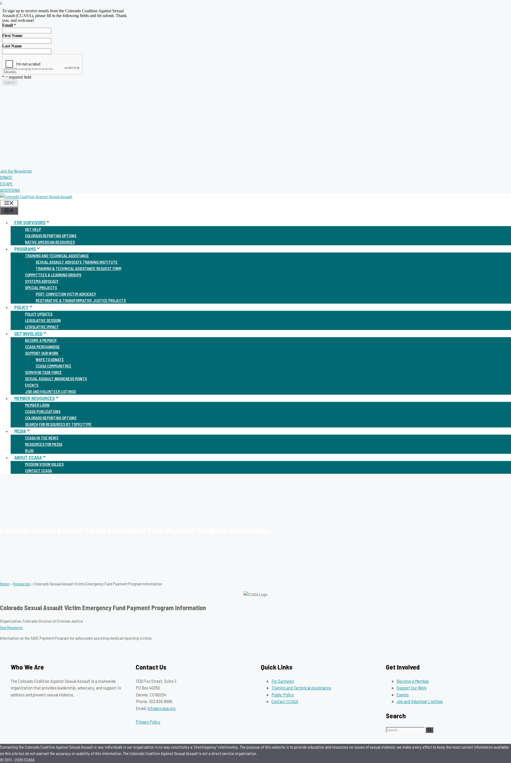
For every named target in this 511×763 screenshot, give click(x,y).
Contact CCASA (38, 470)
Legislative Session (43, 320)
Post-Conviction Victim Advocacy (66, 294)
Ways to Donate (50, 359)
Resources (21, 583)
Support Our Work (41, 353)
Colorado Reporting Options (50, 235)
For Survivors (30, 222)
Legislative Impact (42, 326)
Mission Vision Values (44, 464)
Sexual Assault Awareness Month (56, 378)
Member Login (37, 405)
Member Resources (34, 398)
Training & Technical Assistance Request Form (78, 268)
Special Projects (41, 287)
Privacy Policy (148, 721)
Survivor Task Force (43, 372)
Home (4, 583)
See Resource (11, 627)
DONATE (6, 177)
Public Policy (282, 694)
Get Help (33, 229)
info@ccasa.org (161, 708)
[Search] (429, 730)
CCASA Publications (42, 411)
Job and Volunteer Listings (50, 391)
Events (31, 385)
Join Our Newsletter (16, 170)
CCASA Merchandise (42, 346)
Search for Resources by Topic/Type (58, 424)
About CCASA (28, 457)
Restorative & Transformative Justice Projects (81, 300)
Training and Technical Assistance (57, 255)
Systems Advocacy (42, 281)
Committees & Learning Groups (53, 274)
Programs (25, 249)
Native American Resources (50, 242)
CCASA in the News (41, 437)
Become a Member (40, 340)
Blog (29, 450)
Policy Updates (38, 314)
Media (20, 431)
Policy (21, 307)
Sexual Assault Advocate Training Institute (77, 262)
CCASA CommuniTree (53, 366)
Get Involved (28, 333)
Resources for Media (43, 444)
